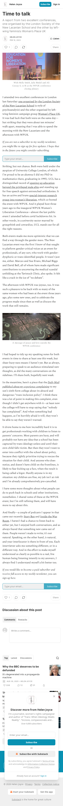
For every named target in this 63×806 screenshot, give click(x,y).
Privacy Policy (33, 767)
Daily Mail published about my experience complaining (30, 384)
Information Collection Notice (41, 764)
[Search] (57, 658)
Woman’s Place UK (49, 114)
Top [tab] (6, 658)
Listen (56, 38)
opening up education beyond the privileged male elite (28, 185)
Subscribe (45, 4)
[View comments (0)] (16, 47)
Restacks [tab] (22, 619)
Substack (16, 799)
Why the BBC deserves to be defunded (20, 668)
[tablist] (15, 620)
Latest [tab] (14, 658)
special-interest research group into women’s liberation (29, 197)
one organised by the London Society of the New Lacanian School (31, 104)
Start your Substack (23, 791)
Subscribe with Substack (34, 753)
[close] (54, 696)
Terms (37, 784)
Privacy (28, 784)
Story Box (29, 517)
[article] (31, 676)
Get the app (46, 791)
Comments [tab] (9, 619)
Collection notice (50, 784)
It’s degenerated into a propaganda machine (20, 676)
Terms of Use (48, 761)
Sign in (56, 4)
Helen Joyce (16, 37)
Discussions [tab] (26, 658)
